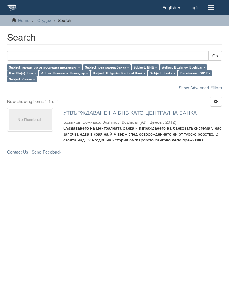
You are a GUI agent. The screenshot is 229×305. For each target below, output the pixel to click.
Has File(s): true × (22, 73)
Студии (44, 20)
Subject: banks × (162, 73)
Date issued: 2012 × (195, 73)
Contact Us (17, 152)
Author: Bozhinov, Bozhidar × (183, 67)
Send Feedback (46, 152)
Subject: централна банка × (107, 67)
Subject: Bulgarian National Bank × (119, 73)
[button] (171, 7)
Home (24, 20)
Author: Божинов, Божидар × (64, 73)
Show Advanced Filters (200, 88)
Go (215, 56)
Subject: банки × (22, 79)
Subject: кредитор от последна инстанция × (44, 67)
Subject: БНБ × (145, 67)
